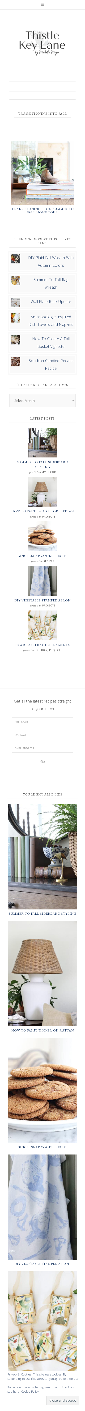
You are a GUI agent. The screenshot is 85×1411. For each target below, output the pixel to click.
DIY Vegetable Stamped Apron (42, 600)
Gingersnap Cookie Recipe (42, 556)
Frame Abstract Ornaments (42, 645)
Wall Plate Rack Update (51, 301)
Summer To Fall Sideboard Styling (42, 914)
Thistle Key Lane (42, 43)
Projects (48, 516)
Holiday (41, 650)
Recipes (48, 561)
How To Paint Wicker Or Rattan (42, 511)
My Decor (49, 472)
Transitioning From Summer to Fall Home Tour (42, 210)
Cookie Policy (30, 1392)
